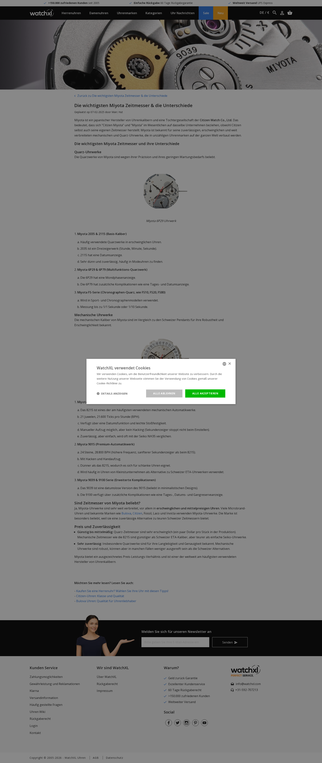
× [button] (229, 363)
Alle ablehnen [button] (164, 393)
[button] (112, 393)
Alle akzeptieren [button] (205, 393)
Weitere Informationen (137, 383)
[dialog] (161, 381)
